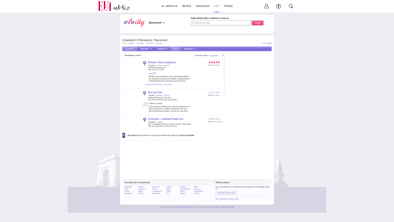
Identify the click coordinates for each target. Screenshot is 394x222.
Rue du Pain (155, 92)
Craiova (169, 187)
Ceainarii (131, 43)
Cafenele (166, 65)
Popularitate (213, 56)
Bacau (127, 191)
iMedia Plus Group (185, 207)
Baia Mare (128, 193)
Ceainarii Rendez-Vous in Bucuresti (158, 84)
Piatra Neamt (185, 189)
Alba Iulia (128, 187)
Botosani (142, 189)
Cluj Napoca (156, 191)
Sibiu (195, 187)
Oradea (183, 187)
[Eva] (106, 3)
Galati (168, 191)
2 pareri (216, 95)
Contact (216, 207)
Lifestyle (171, 6)
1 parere (217, 65)
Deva (168, 189)
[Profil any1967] (145, 76)
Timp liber (140, 43)
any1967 (152, 73)
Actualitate (11, 5)
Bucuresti (149, 43)
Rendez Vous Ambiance (162, 62)
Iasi (167, 193)
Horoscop (202, 6)
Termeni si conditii (227, 207)
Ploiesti (182, 193)
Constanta (156, 193)
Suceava (197, 189)
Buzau (154, 189)
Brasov (141, 193)
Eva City (159, 43)
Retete (186, 6)
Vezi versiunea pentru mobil (227, 199)
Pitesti (182, 191)
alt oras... (197, 193)
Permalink (268, 43)
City (216, 6)
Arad (126, 189)
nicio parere (218, 122)
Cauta (258, 23)
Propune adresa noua (226, 193)
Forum (228, 6)
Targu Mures (198, 191)
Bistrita (141, 187)
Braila (141, 191)
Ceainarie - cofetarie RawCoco (165, 119)
